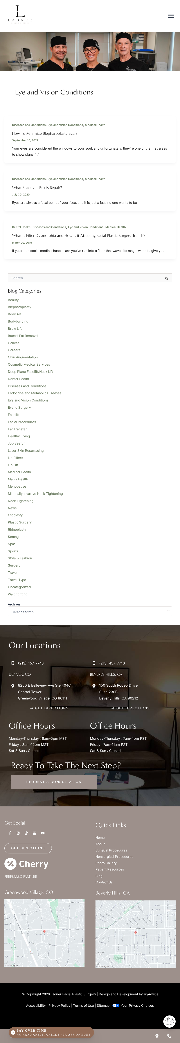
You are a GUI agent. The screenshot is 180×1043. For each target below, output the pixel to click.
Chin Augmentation (23, 357)
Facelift (13, 415)
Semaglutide (17, 537)
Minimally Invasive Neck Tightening (35, 494)
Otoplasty (15, 515)
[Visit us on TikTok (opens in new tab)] (26, 833)
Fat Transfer (17, 429)
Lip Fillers (15, 458)
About (100, 844)
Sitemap (103, 1006)
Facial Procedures (22, 422)
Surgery (14, 565)
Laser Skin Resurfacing (26, 451)
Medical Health (95, 125)
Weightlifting (17, 594)
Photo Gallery (106, 863)
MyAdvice (151, 994)
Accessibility (36, 1006)
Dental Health (21, 227)
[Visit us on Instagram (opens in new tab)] (18, 833)
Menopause (17, 486)
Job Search (16, 443)
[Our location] (157, 1036)
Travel (13, 573)
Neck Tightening (21, 501)
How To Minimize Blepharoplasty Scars (44, 133)
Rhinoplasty (17, 530)
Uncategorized (19, 587)
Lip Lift (13, 465)
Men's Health (18, 479)
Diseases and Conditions (29, 125)
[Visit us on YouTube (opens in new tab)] (42, 833)
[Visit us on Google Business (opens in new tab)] (34, 833)
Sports (13, 551)
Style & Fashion (20, 558)
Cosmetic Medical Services (29, 364)
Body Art (14, 314)
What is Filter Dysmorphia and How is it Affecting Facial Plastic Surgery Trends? (78, 235)
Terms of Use (83, 1006)
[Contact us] (169, 1036)
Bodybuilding (18, 321)
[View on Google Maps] (44, 933)
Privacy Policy (59, 1006)
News (12, 508)
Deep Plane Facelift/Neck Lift (30, 372)
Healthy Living (19, 436)
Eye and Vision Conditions (65, 125)
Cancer (13, 343)
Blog (99, 876)
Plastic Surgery (20, 522)
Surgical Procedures (111, 850)
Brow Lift (15, 329)
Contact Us (104, 882)
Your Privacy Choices (137, 1006)
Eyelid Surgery (19, 408)
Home (100, 838)
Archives (14, 604)
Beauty (13, 300)
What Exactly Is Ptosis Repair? (37, 187)
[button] (49, 708)
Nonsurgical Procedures (114, 857)
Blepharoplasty (19, 307)
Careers (14, 350)
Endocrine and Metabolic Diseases (34, 393)
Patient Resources (109, 869)
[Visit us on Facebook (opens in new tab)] (10, 833)
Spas (12, 544)
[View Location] (13, 686)
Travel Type (17, 580)
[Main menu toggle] (171, 16)
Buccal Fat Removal (23, 336)
